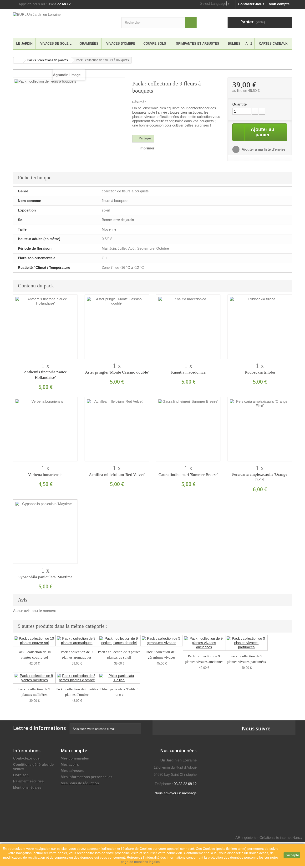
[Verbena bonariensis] (45, 429)
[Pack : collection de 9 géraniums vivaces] (161, 640)
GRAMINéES (89, 43)
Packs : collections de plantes (47, 60)
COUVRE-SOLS (154, 43)
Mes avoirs (70, 764)
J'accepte (292, 855)
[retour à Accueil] (18, 60)
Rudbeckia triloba (260, 372)
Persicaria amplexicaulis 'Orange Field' (259, 477)
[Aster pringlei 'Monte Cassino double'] (117, 327)
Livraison (21, 775)
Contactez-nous (251, 4)
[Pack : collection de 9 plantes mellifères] (34, 678)
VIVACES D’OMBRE (120, 43)
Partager (144, 138)
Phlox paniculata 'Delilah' (119, 689)
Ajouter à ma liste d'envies (263, 149)
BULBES (234, 43)
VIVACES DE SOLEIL (55, 43)
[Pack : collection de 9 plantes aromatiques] (77, 640)
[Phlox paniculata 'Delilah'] (119, 678)
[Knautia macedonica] (188, 327)
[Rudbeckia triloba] (260, 327)
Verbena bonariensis (45, 474)
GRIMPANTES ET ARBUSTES (197, 43)
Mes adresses (72, 771)
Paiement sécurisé (28, 781)
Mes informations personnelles (86, 777)
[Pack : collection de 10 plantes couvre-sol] (34, 640)
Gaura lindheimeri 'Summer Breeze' (188, 474)
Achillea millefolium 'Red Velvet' (117, 474)
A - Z (248, 43)
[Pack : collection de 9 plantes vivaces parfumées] (246, 643)
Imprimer (146, 148)
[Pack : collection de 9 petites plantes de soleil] (119, 640)
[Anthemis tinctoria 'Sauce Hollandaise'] (45, 327)
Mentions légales (27, 787)
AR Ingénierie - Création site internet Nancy (269, 837)
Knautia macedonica (188, 372)
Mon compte (279, 4)
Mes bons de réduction (80, 783)
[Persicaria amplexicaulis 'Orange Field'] (260, 429)
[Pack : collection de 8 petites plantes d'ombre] (77, 678)
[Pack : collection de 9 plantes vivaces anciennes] (204, 643)
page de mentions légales (140, 862)
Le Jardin (24, 43)
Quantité (239, 104)
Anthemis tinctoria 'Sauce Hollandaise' (45, 375)
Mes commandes (75, 758)
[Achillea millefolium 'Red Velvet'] (117, 429)
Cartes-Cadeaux (273, 43)
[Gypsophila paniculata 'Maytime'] (45, 531)
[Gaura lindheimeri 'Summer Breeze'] (188, 429)
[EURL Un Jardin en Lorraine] (57, 22)
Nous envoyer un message (175, 793)
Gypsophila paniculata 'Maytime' (45, 577)
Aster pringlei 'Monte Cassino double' (117, 372)
